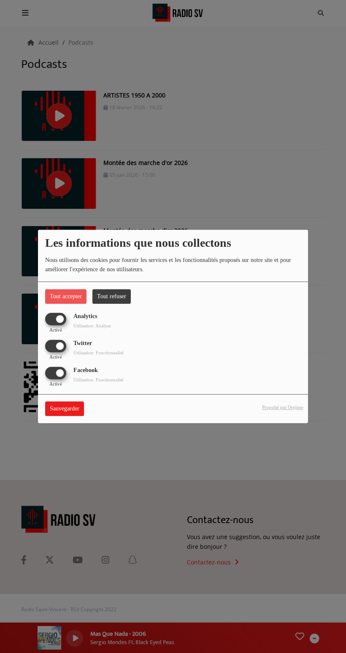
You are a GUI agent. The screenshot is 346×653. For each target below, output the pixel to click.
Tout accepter (66, 296)
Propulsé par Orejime (282, 407)
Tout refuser (111, 296)
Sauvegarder (64, 409)
